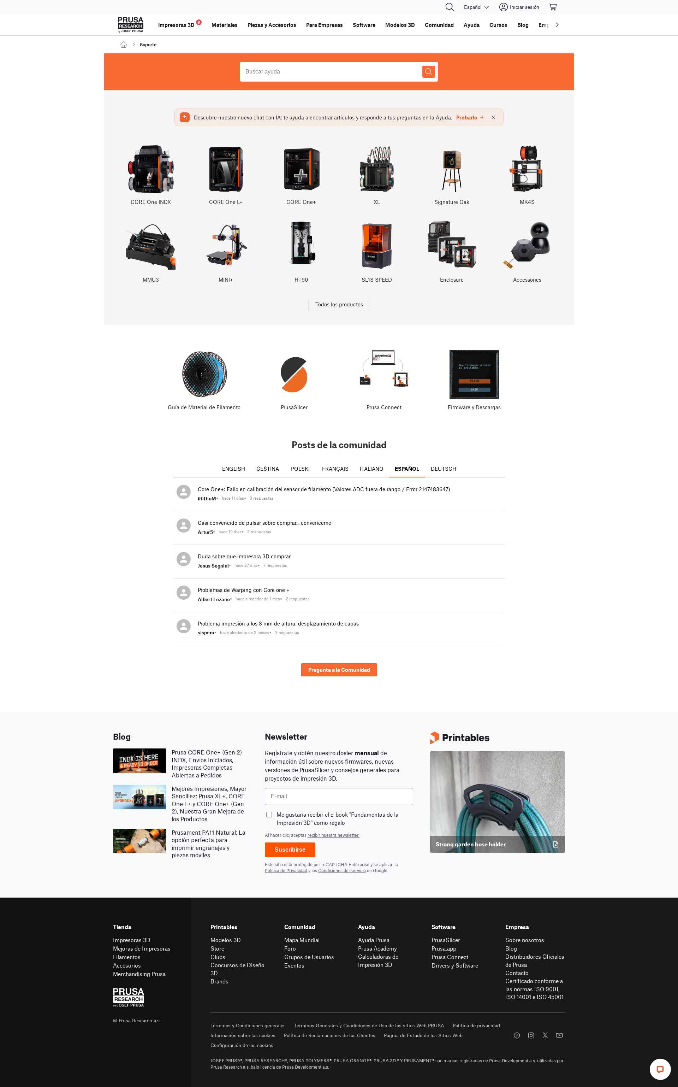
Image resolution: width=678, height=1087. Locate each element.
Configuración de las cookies (241, 1045)
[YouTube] (559, 1035)
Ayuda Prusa (373, 939)
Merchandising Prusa (139, 973)
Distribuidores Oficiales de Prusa (534, 960)
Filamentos (127, 956)
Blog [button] (523, 25)
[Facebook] (517, 1035)
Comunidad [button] (439, 25)
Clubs (217, 956)
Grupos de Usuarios (309, 956)
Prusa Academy (377, 948)
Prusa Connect (450, 956)
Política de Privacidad (286, 870)
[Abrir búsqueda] (450, 7)
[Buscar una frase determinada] (428, 71)
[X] (545, 1035)
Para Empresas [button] (324, 25)
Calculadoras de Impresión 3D (378, 960)
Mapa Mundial (302, 939)
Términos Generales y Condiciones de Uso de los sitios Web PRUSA (369, 1025)
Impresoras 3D (131, 939)
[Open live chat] (660, 1069)
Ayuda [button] (472, 25)
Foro (290, 948)
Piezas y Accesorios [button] (272, 25)
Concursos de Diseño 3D (237, 969)
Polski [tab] (300, 468)
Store (217, 948)
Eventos (294, 965)
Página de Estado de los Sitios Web (423, 1035)
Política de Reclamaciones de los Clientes (329, 1035)
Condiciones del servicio (342, 870)
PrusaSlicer (446, 939)
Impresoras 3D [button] (179, 24)
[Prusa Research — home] (130, 24)
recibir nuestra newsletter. (333, 835)
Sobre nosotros (524, 939)
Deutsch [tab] (443, 468)
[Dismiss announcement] (493, 117)
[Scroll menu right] (557, 24)
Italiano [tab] (371, 468)
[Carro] (553, 7)
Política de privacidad (476, 1025)
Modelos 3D (225, 939)
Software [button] (364, 25)
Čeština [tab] (267, 468)
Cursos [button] (498, 25)
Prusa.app (444, 948)
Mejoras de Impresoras (142, 948)
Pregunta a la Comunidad (339, 669)
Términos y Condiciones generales (248, 1025)
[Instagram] (531, 1035)
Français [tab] (335, 468)
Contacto (517, 972)
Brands (219, 981)
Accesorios (127, 965)
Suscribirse (290, 850)
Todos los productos (339, 304)
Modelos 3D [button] (400, 25)
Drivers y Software (455, 965)
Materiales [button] (225, 25)
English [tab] (233, 468)
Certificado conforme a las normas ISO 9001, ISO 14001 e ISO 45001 (534, 988)
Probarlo (466, 117)
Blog (511, 948)
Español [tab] (407, 468)
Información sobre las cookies (242, 1035)
